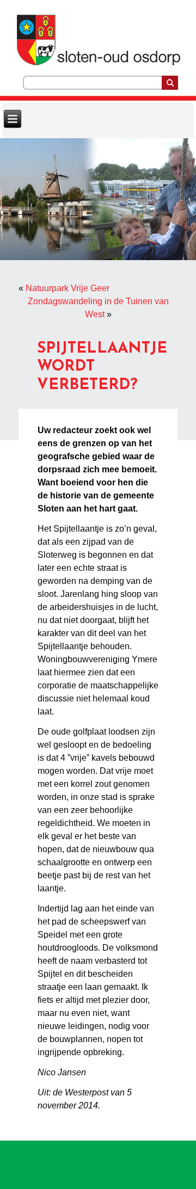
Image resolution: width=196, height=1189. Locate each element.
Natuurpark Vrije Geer (67, 288)
